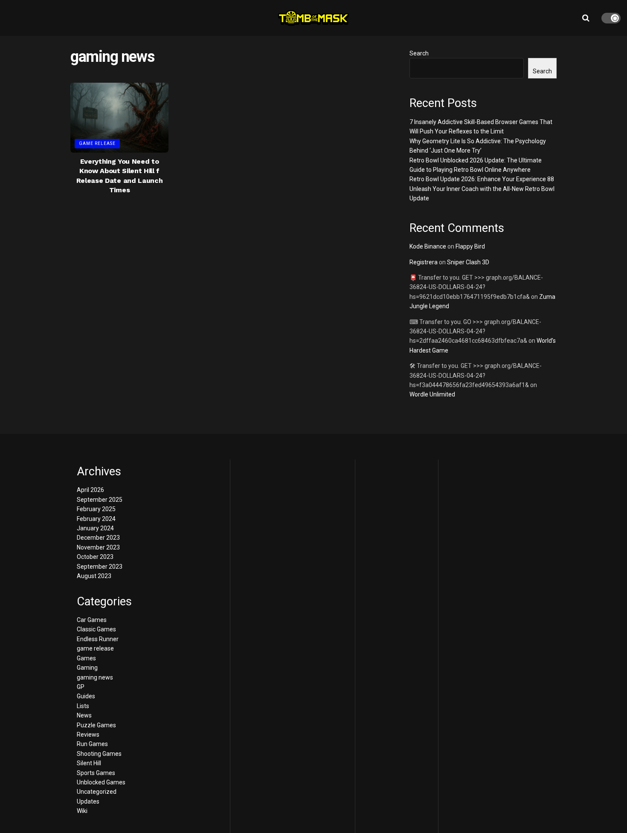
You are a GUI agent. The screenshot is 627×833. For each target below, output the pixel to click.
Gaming (87, 667)
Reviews (88, 734)
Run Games (92, 743)
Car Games (92, 619)
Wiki (82, 810)
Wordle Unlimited (432, 394)
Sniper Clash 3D (468, 262)
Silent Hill (89, 763)
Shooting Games (99, 753)
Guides (86, 696)
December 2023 (98, 537)
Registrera (423, 262)
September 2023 (99, 566)
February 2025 (96, 509)
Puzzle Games (96, 725)
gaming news (95, 677)
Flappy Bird (470, 246)
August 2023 (94, 576)
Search (419, 53)
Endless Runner (98, 639)
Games (86, 658)
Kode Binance (427, 246)
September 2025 (99, 499)
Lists (83, 706)
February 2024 (96, 518)
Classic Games (96, 629)
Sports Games (96, 772)
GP (80, 686)
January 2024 (95, 528)
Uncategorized (96, 791)
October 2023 (95, 556)
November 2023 (98, 547)
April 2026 (90, 489)
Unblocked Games (101, 782)
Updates (88, 801)
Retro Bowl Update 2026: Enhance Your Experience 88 (481, 179)
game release (97, 143)
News (84, 715)
